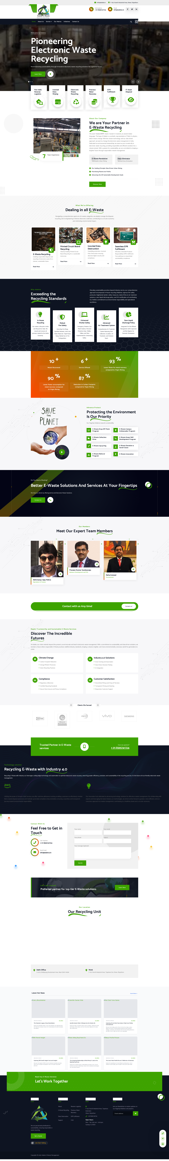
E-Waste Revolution (99, 158)
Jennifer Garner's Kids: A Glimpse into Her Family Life (82, 1023)
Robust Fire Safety (62, 324)
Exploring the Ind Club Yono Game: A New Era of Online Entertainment (119, 1024)
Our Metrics (57, 21)
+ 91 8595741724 (100, 10)
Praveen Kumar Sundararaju (80, 570)
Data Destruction (63, 1116)
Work (91, 969)
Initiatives (67, 21)
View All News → (133, 993)
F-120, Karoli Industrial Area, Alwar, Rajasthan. (124, 2)
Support (60, 1120)
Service (48, 21)
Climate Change (46, 658)
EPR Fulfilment (111, 90)
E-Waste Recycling (41, 254)
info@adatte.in (101, 2)
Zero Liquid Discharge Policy (128, 321)
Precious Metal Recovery (92, 91)
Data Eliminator (124, 158)
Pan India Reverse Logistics (38, 91)
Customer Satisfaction (104, 679)
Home (34, 21)
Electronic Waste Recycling (75, 91)
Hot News (61, 1020)
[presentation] (133, 81)
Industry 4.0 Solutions (104, 658)
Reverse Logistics (76, 1106)
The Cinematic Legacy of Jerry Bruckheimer (44, 1023)
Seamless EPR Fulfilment (121, 248)
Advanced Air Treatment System (106, 324)
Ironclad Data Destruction (94, 247)
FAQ (72, 1120)
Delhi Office (41, 969)
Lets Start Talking (40, 1143)
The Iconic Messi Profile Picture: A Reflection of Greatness (120, 1060)
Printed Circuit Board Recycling (70, 248)
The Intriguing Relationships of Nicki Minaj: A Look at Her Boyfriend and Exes (84, 1061)
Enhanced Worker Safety (84, 321)
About (60, 1106)
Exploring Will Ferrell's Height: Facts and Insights (45, 1060)
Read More (36, 266)
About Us (41, 21)
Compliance (44, 679)
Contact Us (75, 21)
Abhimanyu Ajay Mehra (42, 579)
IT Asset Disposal (129, 90)
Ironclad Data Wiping (56, 91)
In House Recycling (40, 321)
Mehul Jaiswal (111, 575)
